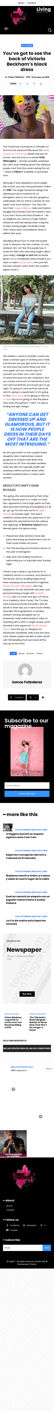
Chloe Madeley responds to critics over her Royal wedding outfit (13, 1022)
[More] (43, 697)
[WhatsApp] (41, 84)
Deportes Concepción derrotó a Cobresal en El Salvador (26, 856)
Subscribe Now (27, 793)
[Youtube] (7, 1230)
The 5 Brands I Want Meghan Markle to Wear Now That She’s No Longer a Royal (38, 1023)
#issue (21, 653)
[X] (27, 84)
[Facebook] (20, 84)
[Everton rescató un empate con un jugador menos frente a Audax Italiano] (8, 890)
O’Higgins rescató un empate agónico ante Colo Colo (25, 835)
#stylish (30, 653)
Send (46, 1248)
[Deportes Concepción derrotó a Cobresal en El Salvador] (8, 848)
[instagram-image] (13, 1089)
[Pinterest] (34, 84)
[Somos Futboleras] (27, 670)
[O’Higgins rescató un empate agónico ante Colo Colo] (8, 827)
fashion (39, 653)
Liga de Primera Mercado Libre (31, 830)
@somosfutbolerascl (22, 1066)
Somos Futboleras (16, 77)
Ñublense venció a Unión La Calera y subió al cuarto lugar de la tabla (28, 877)
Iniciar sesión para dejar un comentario (27, 1048)
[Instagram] (24, 1225)
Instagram (32, 1225)
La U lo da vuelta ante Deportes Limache (26, 922)
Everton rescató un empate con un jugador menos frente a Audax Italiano (28, 900)
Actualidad (27, 45)
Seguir (49, 1068)
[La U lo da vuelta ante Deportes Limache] (8, 914)
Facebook (14, 1225)
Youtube (14, 1230)
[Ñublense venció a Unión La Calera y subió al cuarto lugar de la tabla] (8, 869)
